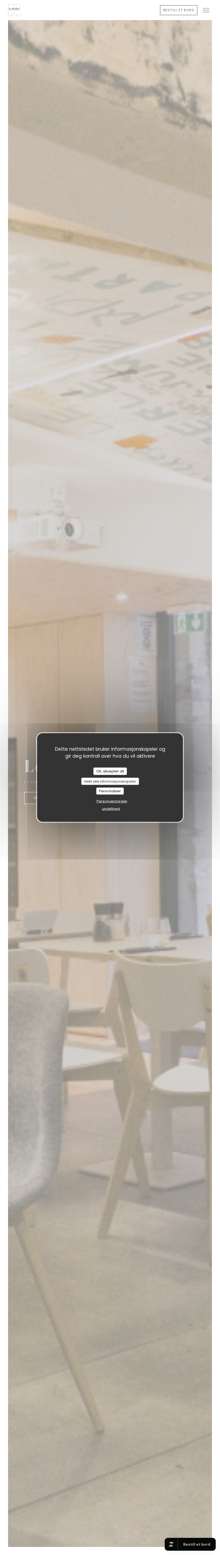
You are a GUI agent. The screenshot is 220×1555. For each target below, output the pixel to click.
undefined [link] (111, 808)
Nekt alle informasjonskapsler (110, 781)
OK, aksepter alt (110, 771)
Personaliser (110, 791)
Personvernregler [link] (112, 801)
